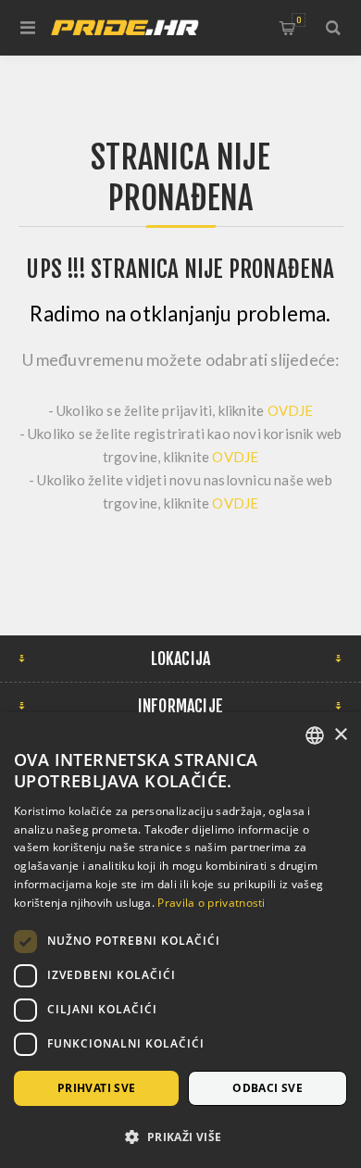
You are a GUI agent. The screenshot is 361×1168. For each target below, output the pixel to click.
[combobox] (314, 735)
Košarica (298, 20)
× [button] (340, 735)
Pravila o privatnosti (211, 903)
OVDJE (291, 410)
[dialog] (180, 940)
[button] (180, 1136)
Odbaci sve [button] (267, 1088)
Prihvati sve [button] (96, 1088)
